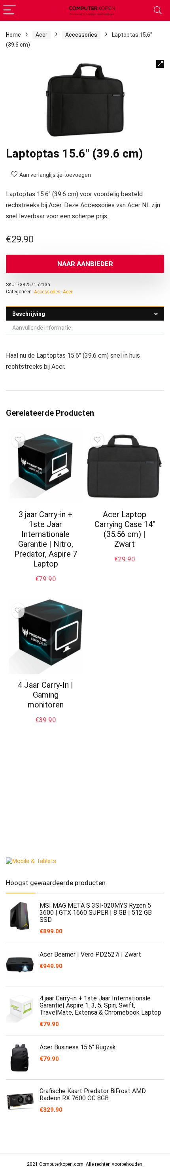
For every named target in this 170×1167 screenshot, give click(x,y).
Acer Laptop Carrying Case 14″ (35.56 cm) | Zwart (124, 529)
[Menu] (9, 10)
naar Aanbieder (85, 264)
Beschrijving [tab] (28, 314)
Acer (41, 35)
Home (13, 35)
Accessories (81, 35)
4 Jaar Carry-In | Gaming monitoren (45, 694)
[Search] (157, 10)
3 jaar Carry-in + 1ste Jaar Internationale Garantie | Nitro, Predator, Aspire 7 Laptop (45, 539)
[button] (160, 64)
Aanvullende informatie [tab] (41, 328)
